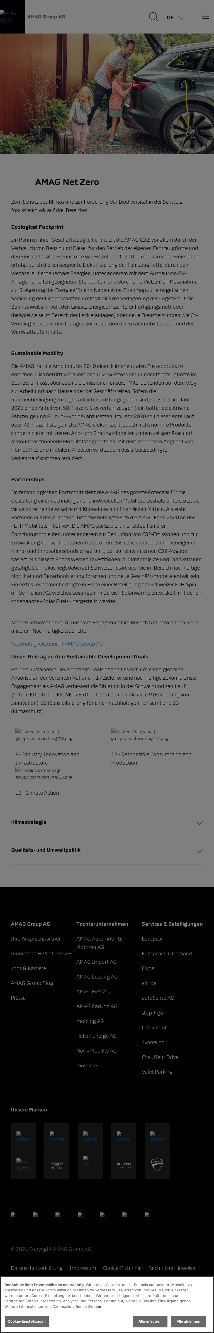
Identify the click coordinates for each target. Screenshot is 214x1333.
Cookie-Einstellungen (27, 1321)
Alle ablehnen (189, 1321)
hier (97, 1306)
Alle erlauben (150, 1321)
